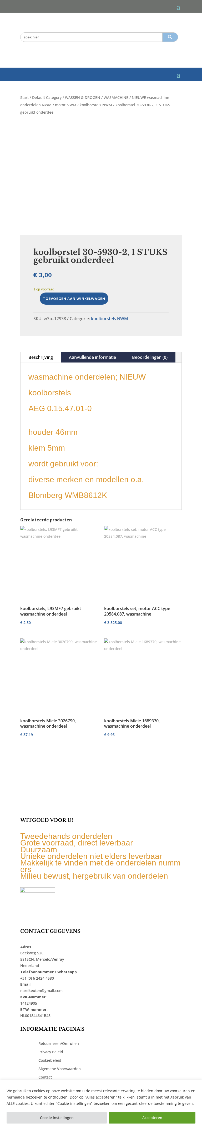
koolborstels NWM (96, 104)
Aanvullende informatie (92, 357)
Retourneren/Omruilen (58, 1043)
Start (24, 97)
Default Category (47, 97)
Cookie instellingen (57, 1117)
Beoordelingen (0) (150, 357)
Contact (45, 1077)
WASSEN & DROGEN (82, 97)
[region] (101, 1104)
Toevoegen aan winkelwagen (74, 298)
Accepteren (152, 1117)
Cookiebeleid (49, 1060)
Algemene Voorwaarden (59, 1068)
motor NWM (65, 104)
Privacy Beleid (50, 1051)
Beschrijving (40, 357)
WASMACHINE (116, 97)
